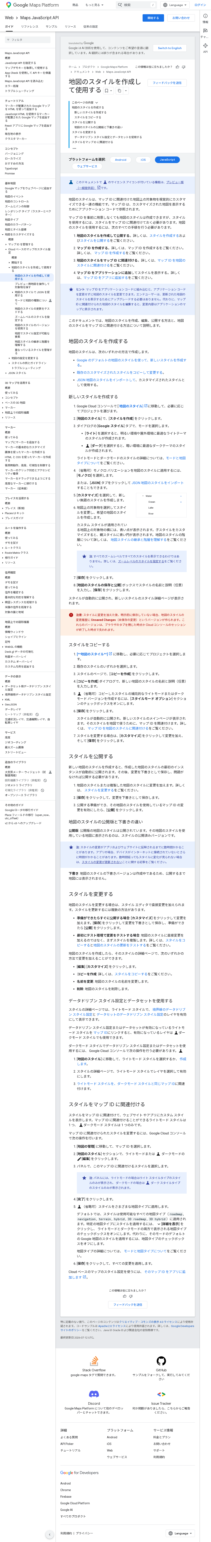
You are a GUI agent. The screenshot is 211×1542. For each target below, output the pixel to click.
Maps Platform (44, 5)
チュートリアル (70, 1450)
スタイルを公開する (95, 241)
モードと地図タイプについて (145, 1251)
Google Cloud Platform (75, 1503)
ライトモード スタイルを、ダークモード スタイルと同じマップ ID (126, 1084)
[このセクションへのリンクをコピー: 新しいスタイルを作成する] (122, 397)
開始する (153, 18)
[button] (27, 234)
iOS (143, 160)
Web (9, 17)
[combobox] (136, 5)
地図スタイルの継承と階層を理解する (139, 540)
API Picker (67, 1444)
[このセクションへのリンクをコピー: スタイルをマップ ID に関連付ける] (149, 1104)
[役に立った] (177, 67)
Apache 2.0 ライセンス (112, 1326)
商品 (75, 5)
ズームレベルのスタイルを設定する (141, 561)
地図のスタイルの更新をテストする (119, 945)
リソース (70, 26)
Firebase (66, 1496)
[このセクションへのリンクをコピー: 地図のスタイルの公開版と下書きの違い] (147, 822)
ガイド (9, 26)
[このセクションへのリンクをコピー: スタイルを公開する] (117, 757)
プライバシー (84, 1533)
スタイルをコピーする (131, 974)
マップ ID (100, 1033)
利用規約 (159, 1457)
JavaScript (167, 159)
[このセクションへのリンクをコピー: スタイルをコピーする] (114, 645)
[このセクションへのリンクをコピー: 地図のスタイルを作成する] (132, 341)
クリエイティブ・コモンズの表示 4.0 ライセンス (148, 1321)
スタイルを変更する (99, 790)
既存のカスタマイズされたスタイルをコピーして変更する (120, 373)
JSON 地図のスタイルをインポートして (106, 380)
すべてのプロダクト (73, 1516)
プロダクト (88, 66)
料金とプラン (162, 1437)
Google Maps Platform (114, 66)
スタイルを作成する (164, 236)
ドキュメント (82, 71)
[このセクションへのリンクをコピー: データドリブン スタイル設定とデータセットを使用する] (177, 1001)
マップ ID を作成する (109, 253)
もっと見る (93, 5)
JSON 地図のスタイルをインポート (158, 483)
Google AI (66, 1509)
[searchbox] (27, 39)
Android (120, 160)
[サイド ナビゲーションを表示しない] (50, 1534)
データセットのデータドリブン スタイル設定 (130, 1015)
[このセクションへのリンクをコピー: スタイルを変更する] (117, 894)
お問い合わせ (181, 18)
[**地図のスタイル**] (92, 654)
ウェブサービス (87, 166)
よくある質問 (69, 1437)
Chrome (65, 1490)
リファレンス (29, 26)
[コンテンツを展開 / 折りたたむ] (96, 102)
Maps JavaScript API (39, 17)
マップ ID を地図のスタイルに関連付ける (118, 728)
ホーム (73, 66)
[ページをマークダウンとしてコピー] (119, 90)
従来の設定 (90, 26)
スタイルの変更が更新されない (102, 862)
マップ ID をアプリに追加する (105, 278)
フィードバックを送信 (167, 83)
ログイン (200, 5)
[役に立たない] (184, 67)
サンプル (51, 26)
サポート (159, 1450)
